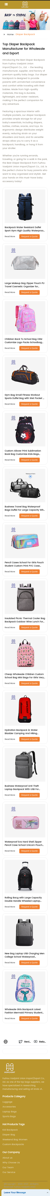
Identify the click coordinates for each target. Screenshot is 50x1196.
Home (10, 34)
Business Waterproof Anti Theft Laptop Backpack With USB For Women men (22, 789)
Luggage (7, 1102)
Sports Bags (9, 1116)
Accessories (9, 1106)
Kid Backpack (10, 1130)
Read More (10, 236)
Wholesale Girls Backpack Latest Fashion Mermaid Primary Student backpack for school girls (23, 1013)
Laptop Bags (9, 1111)
